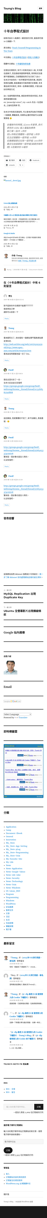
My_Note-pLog (13, 849)
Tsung (9, 270)
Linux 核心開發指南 (10, 203)
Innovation (11, 840)
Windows (10, 900)
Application (11, 827)
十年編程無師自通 (23, 64)
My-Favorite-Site (14, 859)
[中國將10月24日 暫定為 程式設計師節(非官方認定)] (22, 221)
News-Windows (13, 888)
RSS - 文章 (10, 1089)
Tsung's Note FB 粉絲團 (16, 1064)
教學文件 (9, 910)
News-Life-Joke (13, 875)
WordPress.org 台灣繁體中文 (18, 1183)
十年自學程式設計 (19, 57)
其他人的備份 (33, 57)
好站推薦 (9, 907)
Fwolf (11, 370)
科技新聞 (9, 923)
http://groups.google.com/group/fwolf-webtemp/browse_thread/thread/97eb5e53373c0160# (23, 450)
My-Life (9, 862)
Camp (8, 830)
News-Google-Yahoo (15, 872)
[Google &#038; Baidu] (22, 239)
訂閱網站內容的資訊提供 (16, 1177)
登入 (8, 1174)
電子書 (8, 929)
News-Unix (11, 884)
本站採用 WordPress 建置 (24, 1202)
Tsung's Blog (12, 8)
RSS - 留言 (10, 1092)
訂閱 (39, 1107)
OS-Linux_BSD (13, 891)
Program (10, 894)
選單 (40, 8)
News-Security (12, 878)
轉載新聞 (9, 926)
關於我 (6, 1194)
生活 (8, 920)
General (9, 836)
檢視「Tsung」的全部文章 (27, 261)
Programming (12, 897)
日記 (8, 916)
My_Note (10, 843)
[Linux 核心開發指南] (22, 189)
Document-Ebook (36, 270)
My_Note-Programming (17, 852)
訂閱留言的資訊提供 (14, 1180)
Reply (7, 318)
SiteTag (40, 746)
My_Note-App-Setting (16, 846)
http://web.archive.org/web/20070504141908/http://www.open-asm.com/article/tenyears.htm (23, 347)
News (8, 865)
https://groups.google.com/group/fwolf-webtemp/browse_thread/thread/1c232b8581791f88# (23, 389)
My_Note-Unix (13, 856)
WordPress (11, 904)
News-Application (14, 868)
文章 (8, 913)
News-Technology (14, 881)
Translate (23, 717)
